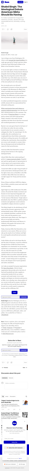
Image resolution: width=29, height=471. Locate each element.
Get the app (22, 464)
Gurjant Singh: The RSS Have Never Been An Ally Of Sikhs (10, 414)
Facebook (17, 328)
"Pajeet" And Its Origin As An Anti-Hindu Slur (10, 401)
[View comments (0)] (7, 29)
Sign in (26, 2)
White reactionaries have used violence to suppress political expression (12, 109)
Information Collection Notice (15, 355)
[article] (14, 405)
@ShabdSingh (4, 315)
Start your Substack (11, 464)
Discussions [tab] (12, 396)
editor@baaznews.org (8, 334)
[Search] (26, 396)
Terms (15, 460)
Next (24, 367)
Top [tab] (3, 396)
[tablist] (7, 377)
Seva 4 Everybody (8, 268)
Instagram (9, 328)
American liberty (14, 114)
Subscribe (20, 2)
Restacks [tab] (11, 378)
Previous (6, 367)
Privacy (11, 460)
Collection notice (22, 460)
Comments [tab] (4, 378)
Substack (7, 468)
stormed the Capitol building (17, 60)
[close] (24, 421)
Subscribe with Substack (15, 448)
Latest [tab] (6, 396)
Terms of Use (22, 353)
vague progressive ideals (13, 159)
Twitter (5, 328)
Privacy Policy (17, 454)
